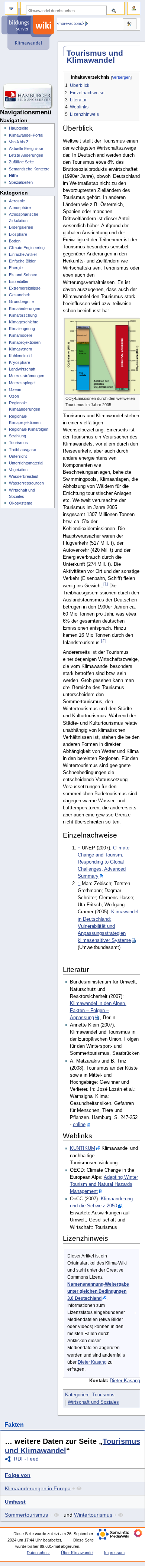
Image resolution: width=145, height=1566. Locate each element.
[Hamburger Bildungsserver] (29, 96)
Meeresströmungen (26, 375)
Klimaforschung (23, 315)
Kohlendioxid (20, 355)
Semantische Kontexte (29, 169)
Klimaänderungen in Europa (38, 1488)
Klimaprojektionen (25, 342)
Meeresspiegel (22, 383)
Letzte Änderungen (26, 155)
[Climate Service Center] (29, 66)
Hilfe (13, 175)
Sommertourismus (26, 1515)
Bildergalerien (21, 227)
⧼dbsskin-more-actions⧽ (62, 23)
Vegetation (18, 469)
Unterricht (18, 456)
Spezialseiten (21, 182)
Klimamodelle (20, 335)
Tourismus (103, 1394)
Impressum (114, 1552)
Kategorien (76, 1394)
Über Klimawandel (77, 1552)
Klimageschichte (23, 322)
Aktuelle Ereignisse (26, 148)
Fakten (14, 1425)
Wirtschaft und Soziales (93, 1402)
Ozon (14, 396)
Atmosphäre (20, 207)
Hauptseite (18, 128)
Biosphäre (18, 234)
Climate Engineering (27, 247)
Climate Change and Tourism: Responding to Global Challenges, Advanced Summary (103, 862)
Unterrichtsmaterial (26, 463)
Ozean (15, 389)
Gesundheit (19, 295)
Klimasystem (20, 349)
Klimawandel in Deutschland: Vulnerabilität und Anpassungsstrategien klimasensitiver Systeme (108, 926)
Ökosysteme (20, 503)
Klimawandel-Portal (26, 135)
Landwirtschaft (22, 369)
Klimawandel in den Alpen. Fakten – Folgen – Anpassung (98, 1010)
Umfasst (15, 1502)
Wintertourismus (93, 1515)
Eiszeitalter (19, 281)
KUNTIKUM (82, 1148)
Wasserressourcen (26, 483)
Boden (14, 241)
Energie (16, 267)
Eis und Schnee (23, 275)
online (79, 1124)
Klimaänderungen (24, 308)
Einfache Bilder (22, 261)
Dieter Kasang (92, 1362)
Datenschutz (38, 1552)
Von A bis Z (19, 142)
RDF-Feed (26, 1459)
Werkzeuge (129, 24)
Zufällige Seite (21, 162)
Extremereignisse (25, 288)
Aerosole (17, 201)
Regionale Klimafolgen (28, 429)
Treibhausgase (22, 449)
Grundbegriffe (21, 301)
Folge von (17, 1475)
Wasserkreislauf (23, 476)
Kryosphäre (19, 362)
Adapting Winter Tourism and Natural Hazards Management (104, 1184)
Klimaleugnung (22, 328)
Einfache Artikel (22, 254)
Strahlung (17, 436)
